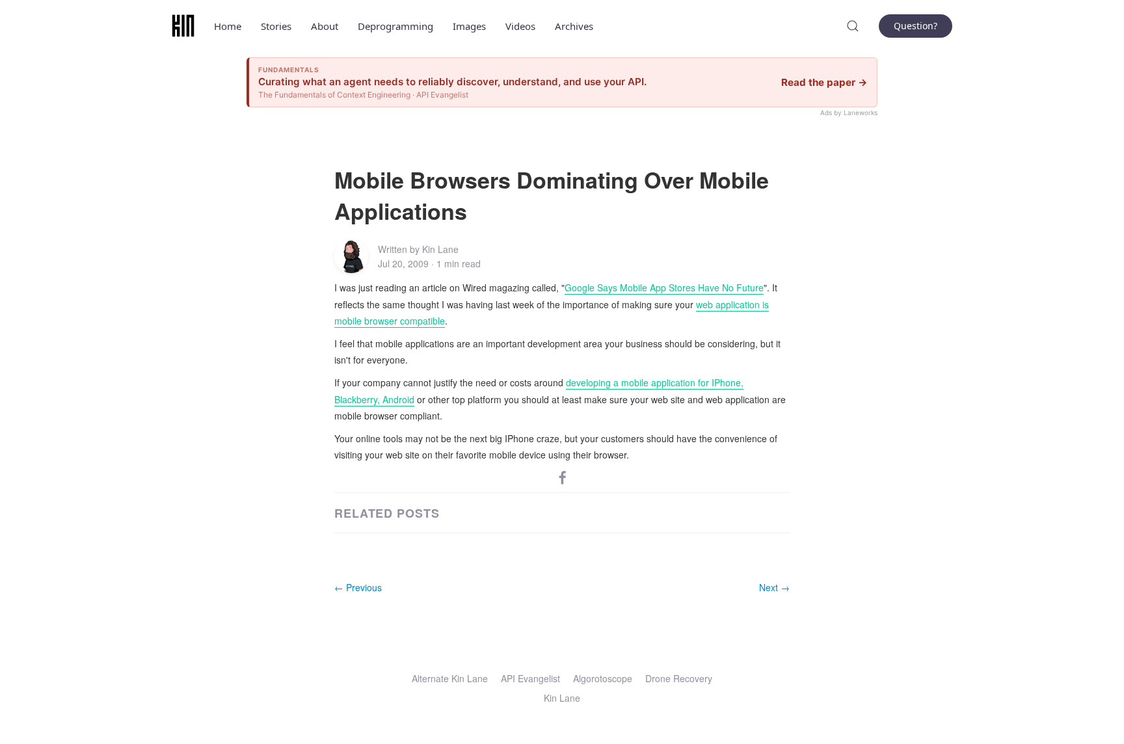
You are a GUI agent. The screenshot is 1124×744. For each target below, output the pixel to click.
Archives (574, 26)
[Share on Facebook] (562, 476)
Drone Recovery (678, 678)
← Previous (358, 587)
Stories (276, 26)
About (324, 26)
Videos (520, 26)
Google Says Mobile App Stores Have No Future (664, 287)
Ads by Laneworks (848, 112)
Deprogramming (395, 26)
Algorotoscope (602, 678)
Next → (774, 587)
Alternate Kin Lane (450, 678)
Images (469, 26)
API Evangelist (530, 678)
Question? (915, 26)
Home (227, 26)
